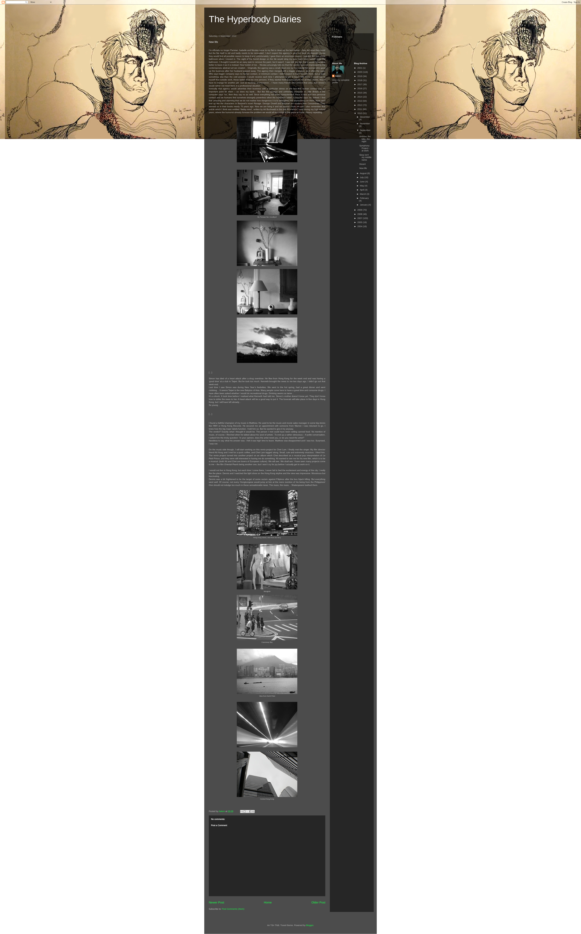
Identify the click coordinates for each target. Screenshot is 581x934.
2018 (360, 80)
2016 (360, 88)
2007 (360, 218)
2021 (360, 68)
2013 (360, 101)
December (365, 117)
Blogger (309, 925)
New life (363, 168)
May (362, 185)
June (362, 181)
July (362, 177)
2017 (360, 84)
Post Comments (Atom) (233, 909)
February (364, 198)
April (362, 190)
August (363, 173)
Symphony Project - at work (364, 148)
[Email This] (241, 811)
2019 (360, 76)
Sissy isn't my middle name (365, 157)
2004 (360, 226)
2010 (360, 113)
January (364, 205)
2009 (360, 210)
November (365, 123)
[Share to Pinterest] (253, 811)
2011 (360, 109)
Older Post (318, 902)
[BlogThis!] (244, 811)
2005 (360, 222)
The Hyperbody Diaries (255, 19)
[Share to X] (247, 811)
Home (268, 902)
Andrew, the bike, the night (365, 139)
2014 (360, 97)
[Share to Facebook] (250, 811)
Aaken (338, 76)
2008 (360, 214)
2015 (360, 92)
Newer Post (216, 902)
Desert (362, 164)
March (363, 194)
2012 (360, 105)
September (365, 130)
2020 (360, 72)
